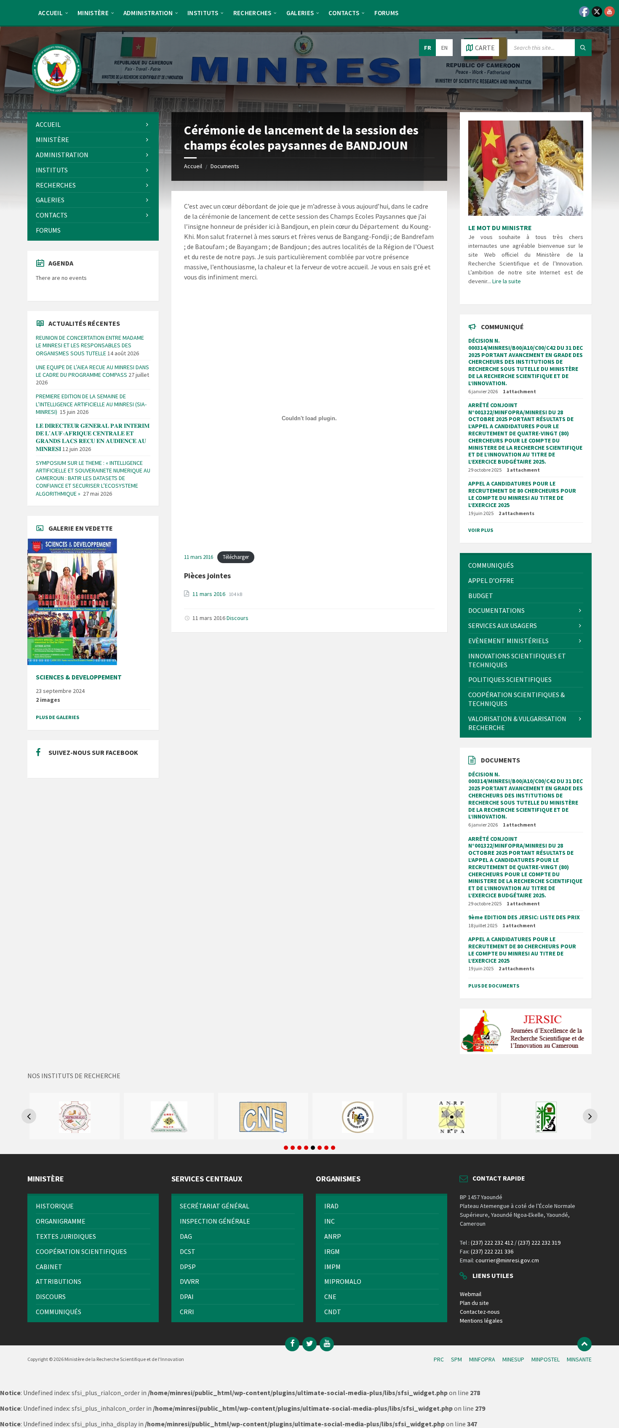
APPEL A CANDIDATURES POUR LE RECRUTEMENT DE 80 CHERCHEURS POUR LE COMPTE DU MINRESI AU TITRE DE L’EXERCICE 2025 (522, 494)
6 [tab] (320, 1148)
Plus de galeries (57, 717)
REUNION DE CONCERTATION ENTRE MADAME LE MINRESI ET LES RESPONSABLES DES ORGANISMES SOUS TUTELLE (90, 345)
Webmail (470, 1294)
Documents (225, 166)
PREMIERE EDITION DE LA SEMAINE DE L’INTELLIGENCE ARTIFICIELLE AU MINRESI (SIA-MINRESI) (91, 403)
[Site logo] (56, 95)
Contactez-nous (480, 1311)
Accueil (193, 166)
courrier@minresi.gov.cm (507, 1260)
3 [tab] (299, 1148)
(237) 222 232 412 (492, 1242)
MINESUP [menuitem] (513, 1359)
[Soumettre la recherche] (583, 47)
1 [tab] (286, 1148)
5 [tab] (313, 1148)
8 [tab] (333, 1148)
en (444, 47)
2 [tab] (293, 1148)
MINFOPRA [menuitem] (482, 1359)
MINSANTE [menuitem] (579, 1359)
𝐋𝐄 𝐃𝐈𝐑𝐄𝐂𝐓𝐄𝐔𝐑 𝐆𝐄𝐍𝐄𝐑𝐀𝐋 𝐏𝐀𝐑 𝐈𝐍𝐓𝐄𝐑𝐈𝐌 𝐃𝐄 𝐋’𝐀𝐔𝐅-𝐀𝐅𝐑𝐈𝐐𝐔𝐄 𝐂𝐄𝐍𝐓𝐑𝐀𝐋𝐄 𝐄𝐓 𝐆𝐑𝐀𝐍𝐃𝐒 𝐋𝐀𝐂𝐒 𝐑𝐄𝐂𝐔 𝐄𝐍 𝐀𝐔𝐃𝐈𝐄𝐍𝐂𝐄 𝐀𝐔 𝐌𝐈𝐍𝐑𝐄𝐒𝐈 (92, 437)
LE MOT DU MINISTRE (500, 227)
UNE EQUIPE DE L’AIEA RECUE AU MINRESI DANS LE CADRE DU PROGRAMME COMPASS (92, 370)
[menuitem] (50, 12)
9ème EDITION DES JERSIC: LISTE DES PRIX (524, 917)
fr (427, 47)
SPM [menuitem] (456, 1359)
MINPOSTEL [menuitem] (545, 1359)
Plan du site (474, 1303)
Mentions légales (481, 1320)
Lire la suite (506, 281)
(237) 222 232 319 (539, 1242)
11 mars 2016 (198, 556)
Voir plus (480, 530)
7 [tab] (326, 1148)
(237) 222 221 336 (492, 1251)
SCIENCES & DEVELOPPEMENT (79, 677)
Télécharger (236, 556)
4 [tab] (306, 1148)
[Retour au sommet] (584, 1344)
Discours (237, 618)
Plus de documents (493, 985)
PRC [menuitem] (439, 1359)
